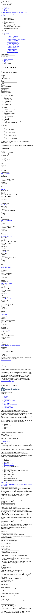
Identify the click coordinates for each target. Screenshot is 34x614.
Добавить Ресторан (9, 472)
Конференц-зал (9, 116)
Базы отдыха (8, 104)
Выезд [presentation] (2, 78)
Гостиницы (8, 98)
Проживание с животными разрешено (15, 121)
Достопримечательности (10, 404)
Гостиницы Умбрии (12, 36)
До (1, 83)
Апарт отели (8, 101)
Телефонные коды (9, 407)
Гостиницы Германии (13, 46)
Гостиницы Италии (12, 49)
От (1, 81)
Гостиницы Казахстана (13, 43)
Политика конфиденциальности (9, 484)
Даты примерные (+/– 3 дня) (9, 545)
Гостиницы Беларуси (12, 42)
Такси (5, 402)
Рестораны (7, 403)
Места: (4, 568)
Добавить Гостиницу (9, 474)
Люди (5, 10)
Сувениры (6, 8)
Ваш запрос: (4, 577)
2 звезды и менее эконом (10, 138)
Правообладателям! (9, 465)
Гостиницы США (11, 50)
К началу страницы (6, 360)
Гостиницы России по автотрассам (16, 39)
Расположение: (6, 567)
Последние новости (6, 441)
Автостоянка (8, 111)
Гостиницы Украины (12, 40)
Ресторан (7, 118)
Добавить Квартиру (9, 476)
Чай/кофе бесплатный (11, 122)
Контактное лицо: (6, 587)
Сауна (7, 119)
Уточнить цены (5, 172)
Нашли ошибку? (8, 463)
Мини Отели (8, 99)
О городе (6, 33)
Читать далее (12, 446)
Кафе (6, 114)
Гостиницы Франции (12, 52)
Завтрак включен (10, 113)
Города (6, 397)
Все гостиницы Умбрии (7, 381)
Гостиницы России (12, 37)
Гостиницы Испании (12, 47)
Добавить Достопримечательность (13, 480)
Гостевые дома (9, 103)
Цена (2, 80)
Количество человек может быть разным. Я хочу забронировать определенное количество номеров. (16, 535)
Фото (5, 7)
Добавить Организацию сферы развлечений (16, 470)
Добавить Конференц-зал (10, 478)
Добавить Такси (8, 469)
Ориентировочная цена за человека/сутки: (7, 580)
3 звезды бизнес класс (10, 135)
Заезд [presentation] (2, 76)
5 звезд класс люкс (9, 129)
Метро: (4, 565)
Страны (6, 396)
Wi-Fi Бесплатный (10, 110)
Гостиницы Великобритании (15, 45)
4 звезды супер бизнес (10, 132)
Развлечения (7, 406)
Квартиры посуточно (9, 400)
